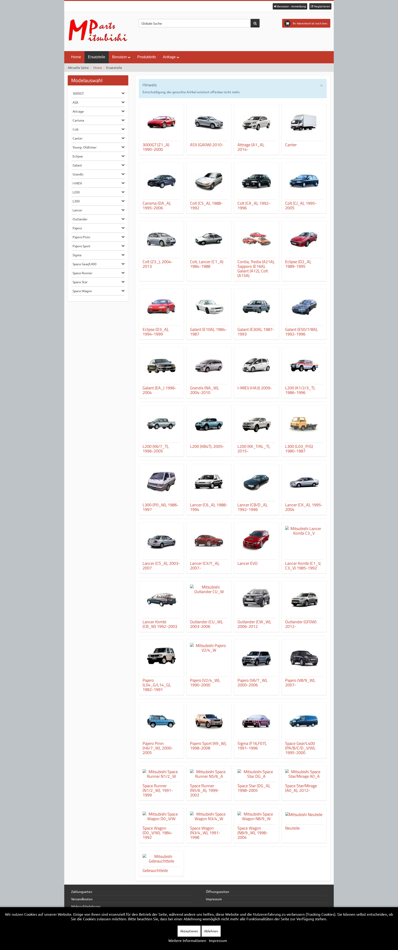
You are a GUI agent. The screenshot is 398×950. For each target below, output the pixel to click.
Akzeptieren (189, 931)
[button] (290, 6)
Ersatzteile (96, 57)
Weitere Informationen (187, 940)
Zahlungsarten (81, 891)
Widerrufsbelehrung (85, 906)
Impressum (214, 899)
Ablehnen (211, 931)
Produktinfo (146, 57)
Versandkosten (82, 899)
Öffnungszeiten (217, 891)
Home (76, 57)
